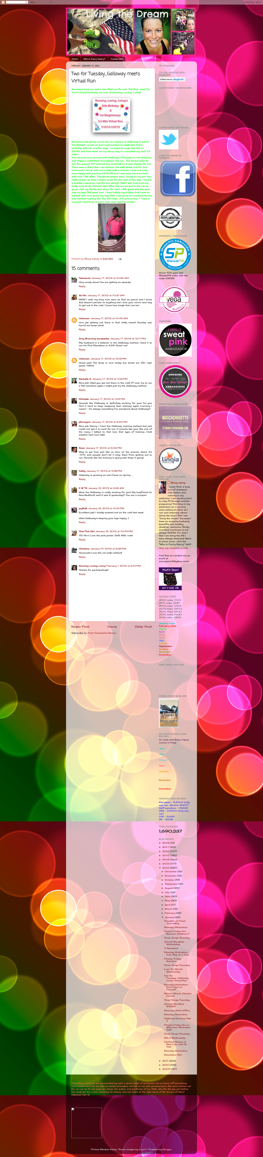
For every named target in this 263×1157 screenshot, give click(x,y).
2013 (166, 864)
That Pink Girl (87, 531)
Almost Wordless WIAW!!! (174, 1005)
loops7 (143, 1149)
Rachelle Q (85, 379)
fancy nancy (178, 482)
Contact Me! (117, 59)
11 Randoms (171, 948)
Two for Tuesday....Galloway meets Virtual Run (176, 978)
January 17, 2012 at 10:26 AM (110, 278)
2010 (166, 1065)
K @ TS (83, 488)
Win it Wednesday (174, 1038)
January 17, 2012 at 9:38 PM (104, 471)
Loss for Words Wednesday (173, 970)
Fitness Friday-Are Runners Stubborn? (176, 932)
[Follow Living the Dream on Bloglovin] (172, 81)
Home (75, 59)
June (168, 896)
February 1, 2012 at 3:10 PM (123, 566)
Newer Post (80, 626)
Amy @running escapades (94, 338)
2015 (166, 855)
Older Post (143, 626)
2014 (166, 859)
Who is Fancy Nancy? (94, 59)
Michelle (84, 399)
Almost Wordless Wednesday (174, 943)
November (171, 876)
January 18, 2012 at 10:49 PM (114, 531)
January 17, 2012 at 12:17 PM (128, 338)
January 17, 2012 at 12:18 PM (108, 358)
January (170, 917)
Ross (82, 448)
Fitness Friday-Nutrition (173, 960)
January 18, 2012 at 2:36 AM (106, 488)
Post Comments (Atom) (102, 633)
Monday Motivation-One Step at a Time (176, 953)
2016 (166, 851)
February (170, 913)
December (171, 871)
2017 (166, 847)
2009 (166, 1069)
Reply (82, 286)
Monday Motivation (176, 927)
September (171, 884)
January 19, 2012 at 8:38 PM (108, 548)
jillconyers (85, 422)
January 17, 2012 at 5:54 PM (109, 422)
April (168, 905)
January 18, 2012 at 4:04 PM (106, 508)
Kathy (82, 471)
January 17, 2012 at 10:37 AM (106, 295)
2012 (166, 868)
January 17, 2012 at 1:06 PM (110, 379)
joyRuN (83, 508)
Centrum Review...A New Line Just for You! (175, 1044)
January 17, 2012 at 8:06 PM (104, 448)
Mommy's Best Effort (177, 1010)
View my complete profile (173, 548)
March (169, 909)
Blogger (167, 1149)
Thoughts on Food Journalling (174, 922)
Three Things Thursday (177, 938)
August (169, 888)
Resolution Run (173, 1055)
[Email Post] (120, 259)
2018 (166, 843)
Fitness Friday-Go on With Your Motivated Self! (177, 1027)
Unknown (84, 318)
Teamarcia (85, 278)
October (170, 880)
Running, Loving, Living (92, 566)
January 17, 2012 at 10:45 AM (109, 318)
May (168, 900)
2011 (165, 1061)
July (167, 892)
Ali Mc (83, 295)
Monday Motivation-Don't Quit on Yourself (176, 987)
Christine (84, 548)
